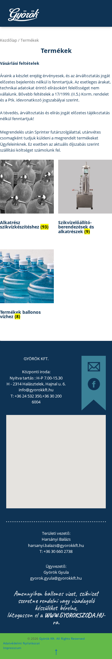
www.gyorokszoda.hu (73, 615)
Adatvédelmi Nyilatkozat (21, 643)
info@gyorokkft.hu (36, 390)
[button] (43, 463)
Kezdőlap (8, 40)
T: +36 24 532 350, (26, 396)
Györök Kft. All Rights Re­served (61, 638)
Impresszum (12, 648)
